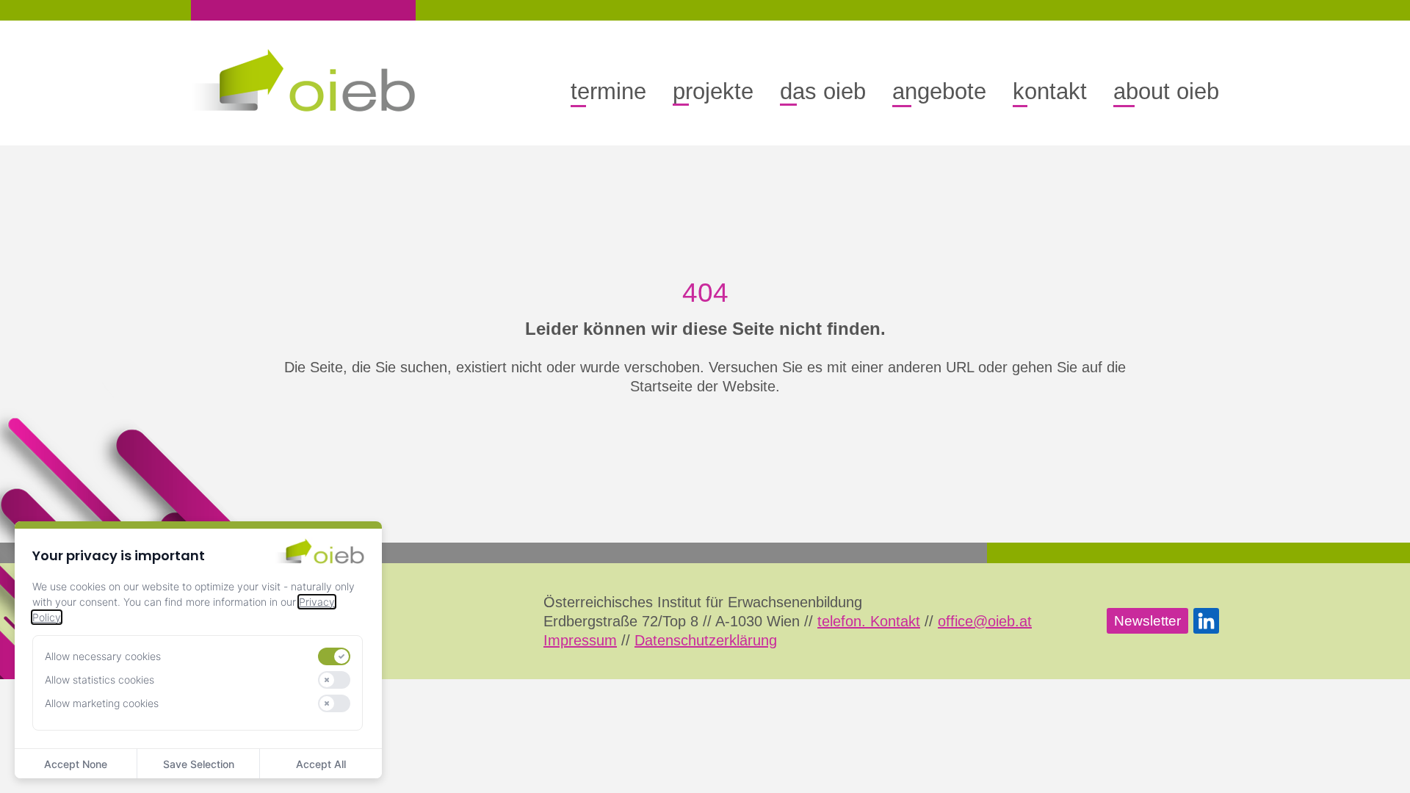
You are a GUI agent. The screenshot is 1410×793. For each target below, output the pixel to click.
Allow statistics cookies (99, 679)
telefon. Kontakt (868, 621)
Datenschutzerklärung (705, 640)
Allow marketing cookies (102, 703)
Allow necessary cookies (103, 656)
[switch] (334, 656)
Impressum (580, 640)
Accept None (75, 764)
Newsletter (1147, 621)
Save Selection (198, 764)
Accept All (321, 764)
